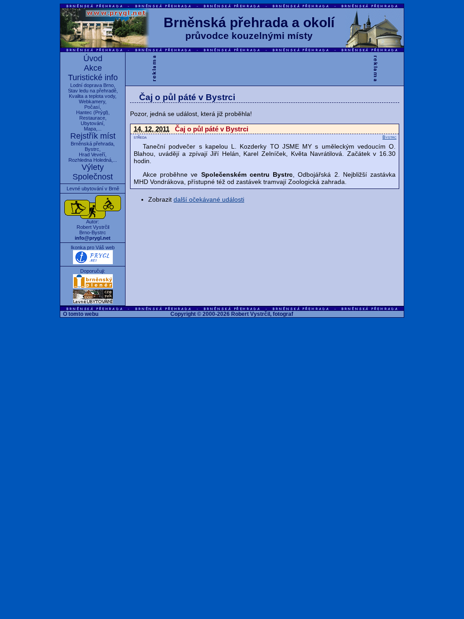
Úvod (92, 58)
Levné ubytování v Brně (93, 188)
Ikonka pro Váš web (93, 247)
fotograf (283, 314)
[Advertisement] (265, 68)
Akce (93, 68)
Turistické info (93, 77)
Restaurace (92, 118)
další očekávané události (209, 199)
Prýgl (100, 112)
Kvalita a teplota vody (92, 96)
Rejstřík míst (93, 135)
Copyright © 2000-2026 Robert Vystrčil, (220, 314)
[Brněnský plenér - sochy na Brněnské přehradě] (93, 286)
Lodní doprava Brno (92, 85)
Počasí (92, 107)
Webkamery (92, 101)
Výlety (93, 167)
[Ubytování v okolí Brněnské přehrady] (93, 302)
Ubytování (92, 123)
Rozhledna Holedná (89, 160)
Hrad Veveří (92, 154)
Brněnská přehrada (92, 143)
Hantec (84, 112)
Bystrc (92, 149)
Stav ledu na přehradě (92, 90)
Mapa (90, 128)
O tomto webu (80, 314)
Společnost (92, 176)
